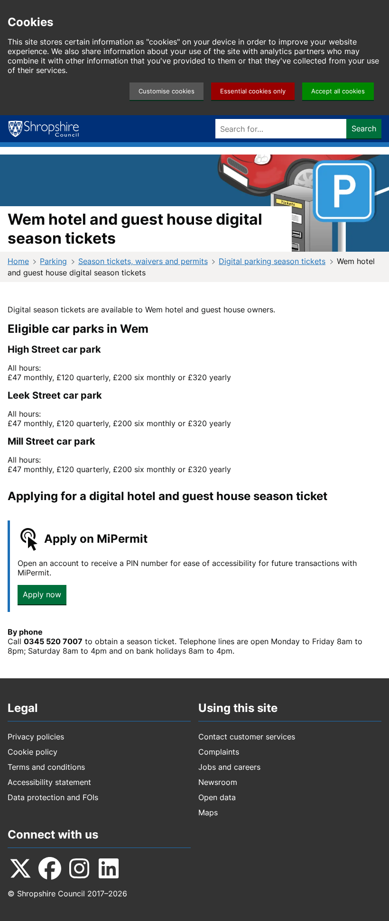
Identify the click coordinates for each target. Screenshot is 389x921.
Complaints (218, 752)
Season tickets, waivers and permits (143, 261)
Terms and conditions (46, 767)
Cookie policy (32, 752)
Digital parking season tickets (272, 261)
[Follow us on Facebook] (50, 868)
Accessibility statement (49, 782)
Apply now (42, 594)
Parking (53, 261)
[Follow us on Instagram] (79, 868)
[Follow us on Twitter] (20, 868)
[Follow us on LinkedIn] (108, 868)
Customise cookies (166, 91)
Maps (208, 812)
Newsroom (217, 782)
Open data (217, 797)
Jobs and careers (229, 767)
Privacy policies (36, 736)
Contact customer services (246, 736)
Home (18, 261)
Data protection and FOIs (53, 797)
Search (364, 128)
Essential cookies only (253, 91)
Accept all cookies (338, 91)
